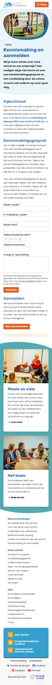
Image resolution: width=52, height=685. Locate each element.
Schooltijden (14, 598)
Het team (17, 475)
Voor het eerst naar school (22, 527)
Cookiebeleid (35, 660)
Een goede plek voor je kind (22, 523)
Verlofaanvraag (16, 606)
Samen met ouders (18, 570)
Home (8, 44)
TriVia (11, 622)
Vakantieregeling (17, 602)
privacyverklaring (27, 281)
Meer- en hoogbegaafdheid (23, 566)
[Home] (15, 4)
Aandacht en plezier (19, 554)
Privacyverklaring (18, 660)
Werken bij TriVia (17, 677)
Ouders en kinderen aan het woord (26, 539)
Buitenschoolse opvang (20, 535)
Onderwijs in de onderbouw (22, 531)
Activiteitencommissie (20, 618)
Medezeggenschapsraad (21, 610)
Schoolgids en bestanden (21, 594)
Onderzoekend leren (19, 562)
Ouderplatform (16, 614)
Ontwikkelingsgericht (19, 558)
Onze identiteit (16, 574)
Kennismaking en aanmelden (23, 543)
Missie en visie (21, 389)
